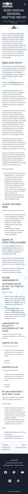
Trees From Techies (21, 446)
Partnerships (8, 465)
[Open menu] (25, 4)
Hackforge (14, 460)
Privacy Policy (19, 465)
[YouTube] (22, 472)
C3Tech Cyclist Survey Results (6, 447)
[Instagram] (9, 481)
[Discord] (18, 481)
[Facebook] (5, 472)
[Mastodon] (14, 472)
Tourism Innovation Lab (14, 463)
